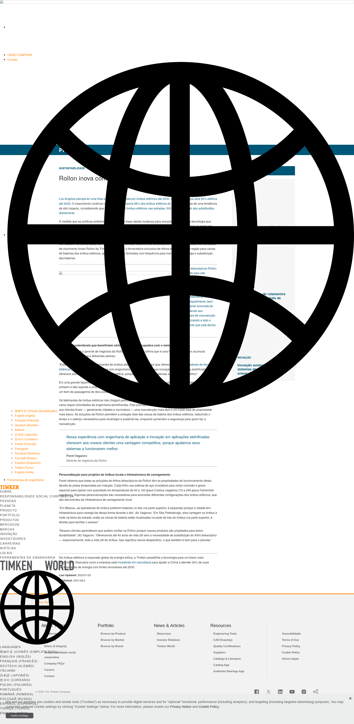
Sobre (6, 491)
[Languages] (180, 235)
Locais (6, 553)
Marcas (7, 529)
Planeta (7, 505)
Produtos (9, 520)
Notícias (8, 548)
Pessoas (8, 501)
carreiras (10, 543)
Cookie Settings (19, 715)
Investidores (13, 539)
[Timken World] (180, 27)
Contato (12, 59)
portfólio (10, 515)
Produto (8, 510)
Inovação (8, 534)
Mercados (10, 524)
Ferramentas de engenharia (25, 480)
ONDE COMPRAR (19, 55)
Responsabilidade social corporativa (37, 496)
